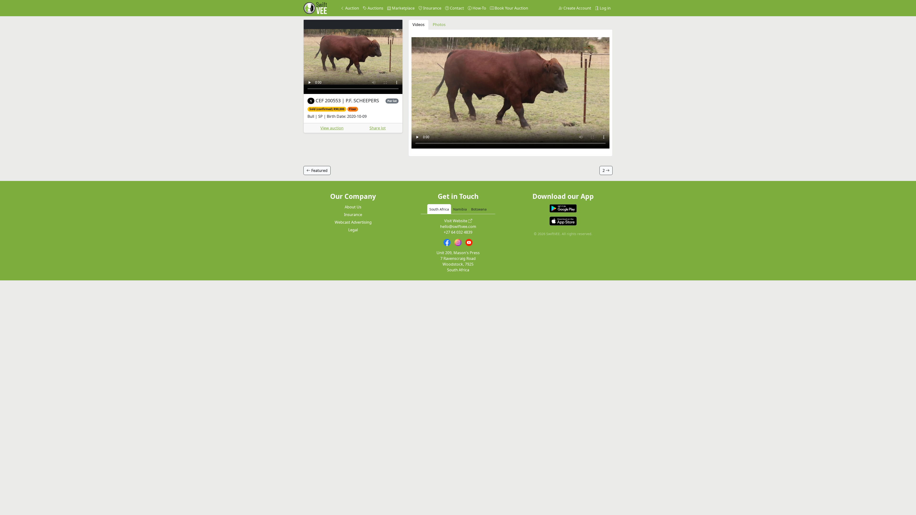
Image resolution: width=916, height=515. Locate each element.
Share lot (378, 128)
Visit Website (456, 220)
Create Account (576, 8)
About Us (353, 207)
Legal (353, 229)
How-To (479, 8)
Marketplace (403, 8)
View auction (332, 128)
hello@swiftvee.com (458, 226)
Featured (319, 170)
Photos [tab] (439, 24)
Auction (351, 8)
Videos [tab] (418, 24)
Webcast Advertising (353, 222)
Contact (456, 8)
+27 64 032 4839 (458, 232)
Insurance (431, 8)
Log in (605, 8)
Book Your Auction (511, 8)
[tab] (439, 209)
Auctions (375, 8)
